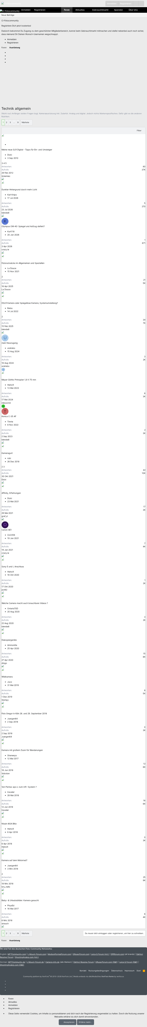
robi (9, 458)
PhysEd (10, 905)
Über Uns (133, 10)
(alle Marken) (59, 962)
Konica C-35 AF (9, 416)
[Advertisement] (73, 86)
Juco (9, 682)
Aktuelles (80, 10)
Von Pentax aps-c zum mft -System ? (19, 787)
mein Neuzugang (10, 343)
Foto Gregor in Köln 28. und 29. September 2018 (24, 713)
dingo (4, 663)
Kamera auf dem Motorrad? (14, 860)
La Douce (11, 268)
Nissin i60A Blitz (9, 823)
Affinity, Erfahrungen (11, 493)
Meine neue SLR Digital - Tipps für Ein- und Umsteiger (27, 149)
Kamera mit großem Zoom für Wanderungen (22, 750)
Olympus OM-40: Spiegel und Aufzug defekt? (23, 226)
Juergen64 (12, 718)
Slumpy (5, 700)
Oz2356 (11, 535)
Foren (67, 10)
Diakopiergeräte (9, 640)
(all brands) (123, 954)
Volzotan (6, 773)
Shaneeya (12, 755)
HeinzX (10, 385)
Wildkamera (7, 676)
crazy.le (5, 249)
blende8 (5, 212)
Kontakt (83, 970)
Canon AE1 (7, 530)
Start (139, 970)
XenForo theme (107, 976)
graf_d (5, 516)
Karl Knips (12, 194)
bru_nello (6, 886)
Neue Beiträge (7, 15)
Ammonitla (12, 645)
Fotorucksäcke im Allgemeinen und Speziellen (23, 263)
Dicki (9, 155)
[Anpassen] (136, 3)
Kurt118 (10, 231)
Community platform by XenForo (47, 976)
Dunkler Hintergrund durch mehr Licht (19, 189)
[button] (141, 3)
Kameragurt (7, 453)
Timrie (10, 421)
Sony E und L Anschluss (13, 566)
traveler (10, 792)
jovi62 (4, 589)
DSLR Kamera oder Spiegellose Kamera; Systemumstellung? (30, 303)
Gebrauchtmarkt (100, 10)
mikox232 (6, 403)
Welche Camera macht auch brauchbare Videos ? (25, 603)
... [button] (14, 122)
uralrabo (11, 348)
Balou (9, 308)
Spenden (118, 10)
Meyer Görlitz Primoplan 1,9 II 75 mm (19, 379)
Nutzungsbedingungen (98, 970)
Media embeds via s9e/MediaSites (87, 976)
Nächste (25, 122)
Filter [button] (139, 130)
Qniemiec (6, 176)
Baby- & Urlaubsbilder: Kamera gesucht (20, 900)
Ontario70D (12, 608)
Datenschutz (117, 970)
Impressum (129, 970)
